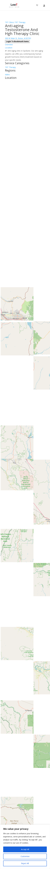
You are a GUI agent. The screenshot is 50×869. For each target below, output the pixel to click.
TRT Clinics (9, 22)
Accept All (25, 849)
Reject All (25, 863)
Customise (25, 856)
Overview (9, 44)
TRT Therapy (20, 22)
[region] (25, 847)
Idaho (7, 74)
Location (8, 47)
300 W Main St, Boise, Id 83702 (18, 38)
